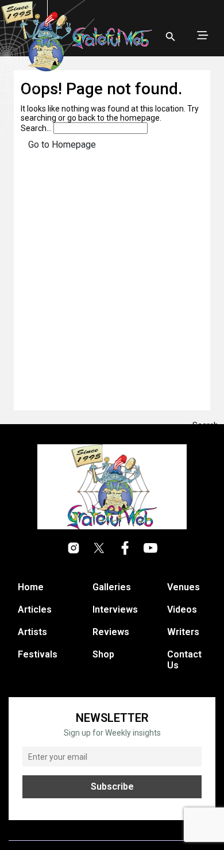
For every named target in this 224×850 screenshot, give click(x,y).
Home (31, 587)
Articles (35, 609)
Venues (183, 587)
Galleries (111, 587)
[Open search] (170, 37)
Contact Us (184, 660)
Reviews (110, 631)
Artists (32, 631)
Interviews (115, 609)
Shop (103, 654)
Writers (183, 631)
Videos (182, 609)
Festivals (37, 654)
